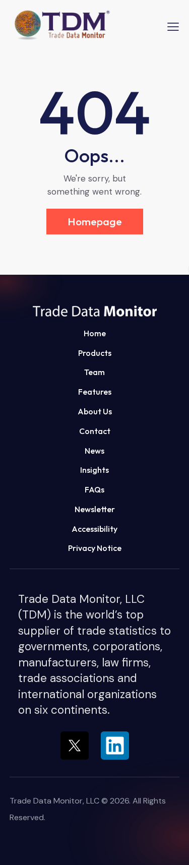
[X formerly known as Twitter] (74, 745)
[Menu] (173, 26)
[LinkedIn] (115, 745)
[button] (95, 310)
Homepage (95, 221)
